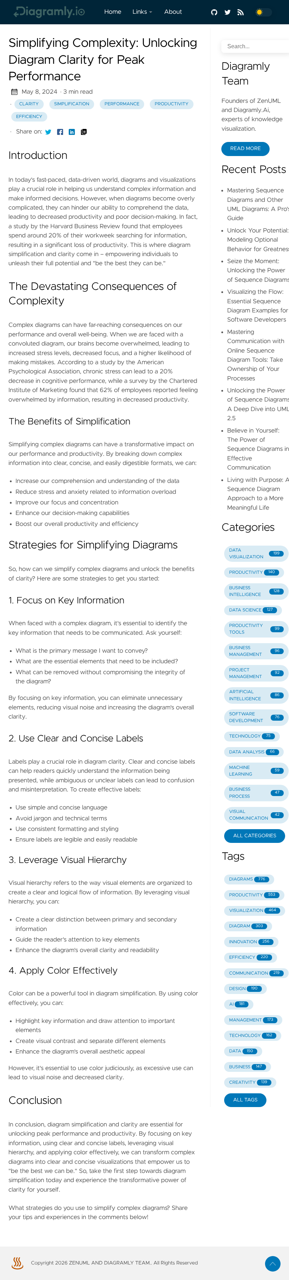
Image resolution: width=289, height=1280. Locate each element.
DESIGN (243, 989)
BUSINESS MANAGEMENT (254, 651)
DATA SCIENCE (251, 610)
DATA (241, 1051)
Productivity (172, 104)
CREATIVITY (248, 1082)
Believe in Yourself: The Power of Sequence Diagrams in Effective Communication (258, 449)
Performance (122, 104)
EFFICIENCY (248, 957)
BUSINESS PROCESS (254, 793)
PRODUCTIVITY (252, 572)
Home (112, 12)
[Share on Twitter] (48, 131)
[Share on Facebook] (60, 131)
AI (236, 1004)
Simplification (72, 104)
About (173, 12)
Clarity (29, 104)
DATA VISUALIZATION (254, 553)
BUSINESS (245, 1067)
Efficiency (29, 116)
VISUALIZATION (252, 910)
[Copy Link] (84, 131)
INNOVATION (249, 942)
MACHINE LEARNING (254, 771)
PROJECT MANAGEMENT (254, 673)
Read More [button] (245, 148)
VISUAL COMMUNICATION (254, 815)
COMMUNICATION (254, 973)
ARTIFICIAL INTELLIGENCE (254, 695)
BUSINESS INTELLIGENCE (254, 591)
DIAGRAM (246, 926)
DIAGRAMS (247, 879)
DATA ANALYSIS (252, 752)
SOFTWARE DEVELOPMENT (254, 717)
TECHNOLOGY (250, 736)
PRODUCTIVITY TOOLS (254, 629)
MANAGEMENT (251, 1020)
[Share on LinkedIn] (72, 131)
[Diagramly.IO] (53, 12)
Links (140, 12)
